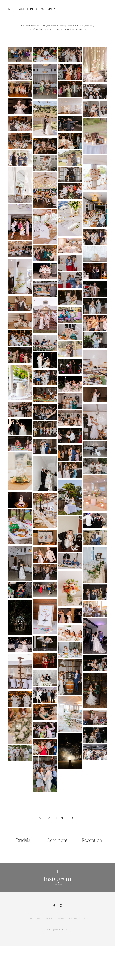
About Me (38, 918)
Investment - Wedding (73, 918)
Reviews (83, 918)
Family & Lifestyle (61, 918)
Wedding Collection (49, 918)
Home (31, 918)
